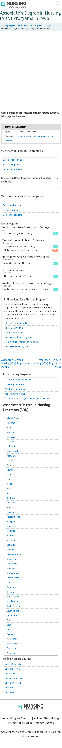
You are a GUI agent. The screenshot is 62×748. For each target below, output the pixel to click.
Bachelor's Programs (12, 159)
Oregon (10, 592)
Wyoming (11, 653)
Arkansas (11, 437)
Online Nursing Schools (16, 323)
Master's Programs (11, 164)
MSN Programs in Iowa (15, 384)
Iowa (9, 488)
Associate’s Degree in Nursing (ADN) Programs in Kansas (47, 363)
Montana (11, 540)
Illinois (9, 479)
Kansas (10, 493)
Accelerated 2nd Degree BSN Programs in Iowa (27, 398)
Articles (37, 718)
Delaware (11, 455)
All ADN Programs (14, 418)
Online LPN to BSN (13, 678)
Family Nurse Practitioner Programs (21, 341)
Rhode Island (13, 601)
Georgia (10, 465)
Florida (10, 460)
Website (8, 140)
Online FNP (10, 673)
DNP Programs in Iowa (15, 389)
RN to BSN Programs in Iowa (18, 379)
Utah (9, 624)
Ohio (9, 582)
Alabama (11, 422)
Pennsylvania (13, 596)
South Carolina (13, 606)
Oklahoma (11, 587)
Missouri (10, 535)
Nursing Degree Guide (11, 25)
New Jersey (12, 559)
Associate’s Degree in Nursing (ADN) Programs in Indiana (15, 363)
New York (11, 568)
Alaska (9, 427)
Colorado (11, 446)
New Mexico (12, 563)
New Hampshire (14, 554)
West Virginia (13, 643)
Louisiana (11, 502)
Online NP (9, 687)
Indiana (10, 483)
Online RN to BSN (13, 664)
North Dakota (13, 577)
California (11, 441)
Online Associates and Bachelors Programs (36, 136)
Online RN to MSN (13, 668)
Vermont (11, 629)
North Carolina (13, 573)
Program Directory (21, 718)
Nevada (10, 549)
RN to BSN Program (14, 327)
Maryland (11, 512)
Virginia (10, 634)
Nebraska (11, 545)
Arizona (10, 432)
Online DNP (10, 692)
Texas (9, 620)
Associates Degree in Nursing (37, 25)
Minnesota (11, 526)
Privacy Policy (16, 722)
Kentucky (11, 498)
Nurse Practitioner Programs (18, 337)
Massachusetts (13, 516)
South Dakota (13, 610)
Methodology (51, 718)
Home (4, 718)
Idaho (9, 474)
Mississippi (11, 530)
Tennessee (12, 615)
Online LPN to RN (13, 682)
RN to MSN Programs (14, 332)
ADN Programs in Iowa (15, 393)
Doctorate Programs (12, 169)
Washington (12, 638)
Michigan (11, 521)
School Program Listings (40, 722)
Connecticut (12, 451)
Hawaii (10, 469)
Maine (9, 507)
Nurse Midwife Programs (16, 346)
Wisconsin (11, 648)
